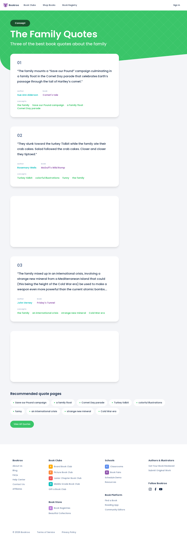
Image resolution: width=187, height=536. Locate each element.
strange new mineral (73, 313)
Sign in (176, 5)
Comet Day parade (28, 108)
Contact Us (19, 484)
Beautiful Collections (60, 513)
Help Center (19, 479)
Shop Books (49, 5)
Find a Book (111, 500)
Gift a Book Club (57, 489)
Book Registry (69, 5)
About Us (17, 465)
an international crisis (45, 313)
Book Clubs (30, 5)
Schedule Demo (113, 477)
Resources (110, 482)
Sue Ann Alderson (27, 95)
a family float (75, 105)
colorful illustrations (47, 178)
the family (23, 105)
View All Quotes (22, 424)
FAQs (15, 475)
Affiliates (17, 488)
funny (65, 178)
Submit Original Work (159, 470)
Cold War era (97, 313)
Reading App (112, 505)
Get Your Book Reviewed (161, 465)
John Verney (24, 302)
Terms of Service (46, 532)
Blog (15, 470)
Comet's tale (50, 95)
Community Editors (115, 509)
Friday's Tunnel (46, 302)
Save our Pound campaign (48, 105)
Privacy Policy (69, 532)
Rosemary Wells (26, 167)
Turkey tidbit (24, 178)
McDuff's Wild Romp (53, 167)
